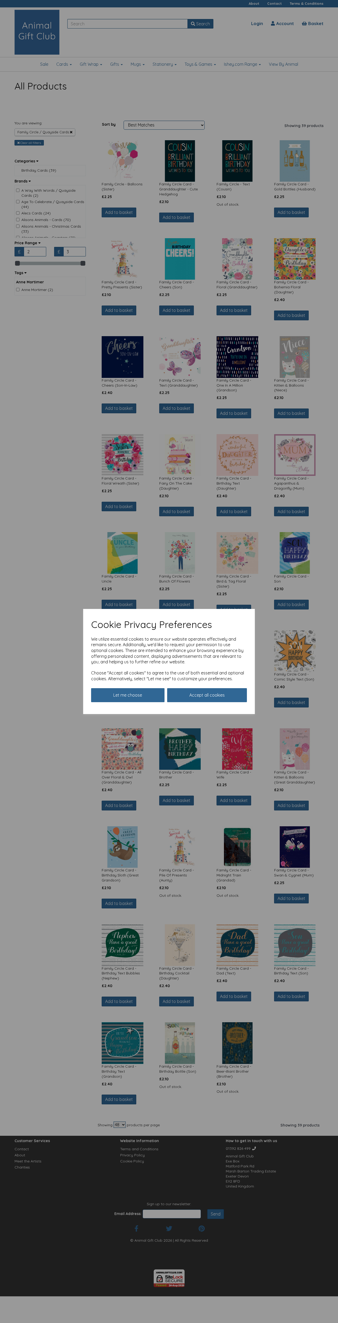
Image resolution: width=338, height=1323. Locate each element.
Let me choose (127, 695)
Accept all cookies (207, 695)
